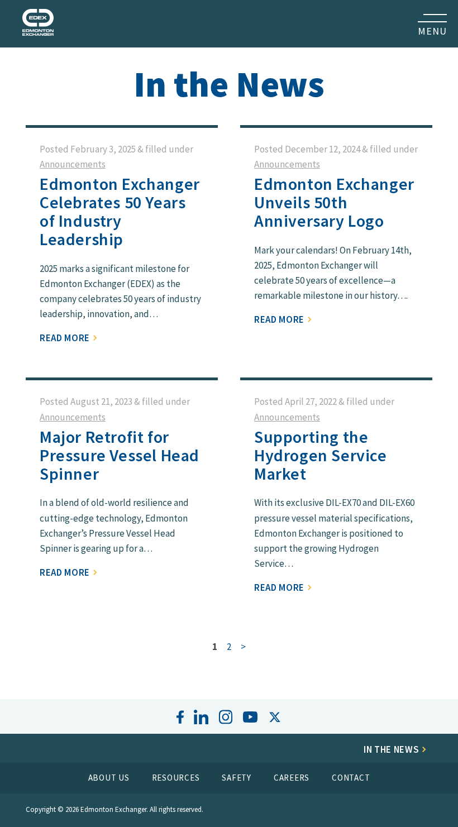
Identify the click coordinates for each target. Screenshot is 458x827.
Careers (291, 777)
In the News (392, 749)
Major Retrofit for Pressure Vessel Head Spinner (119, 455)
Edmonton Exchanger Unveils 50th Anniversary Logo (334, 202)
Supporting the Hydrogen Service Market (320, 455)
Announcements (73, 164)
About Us (109, 777)
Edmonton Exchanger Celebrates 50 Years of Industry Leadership (120, 211)
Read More (66, 338)
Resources (176, 777)
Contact (351, 777)
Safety (236, 777)
